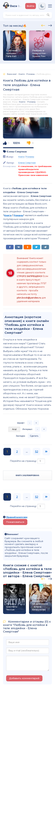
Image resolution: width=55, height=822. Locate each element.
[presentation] (43, 25)
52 (36, 451)
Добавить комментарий (24, 678)
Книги (22, 102)
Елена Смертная (17, 151)
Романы (31, 102)
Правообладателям (16, 517)
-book (16, 6)
